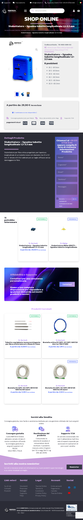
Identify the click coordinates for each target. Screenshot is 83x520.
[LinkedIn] (74, 487)
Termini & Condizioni (39, 489)
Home (7, 30)
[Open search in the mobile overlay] (47, 10)
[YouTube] (69, 493)
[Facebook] (69, 487)
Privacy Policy (40, 495)
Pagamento (55, 488)
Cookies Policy (40, 493)
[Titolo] (25, 123)
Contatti (7, 488)
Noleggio (23, 491)
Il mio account (56, 486)
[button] (25, 10)
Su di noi (7, 486)
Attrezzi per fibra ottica (70, 30)
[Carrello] (78, 10)
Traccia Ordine (41, 486)
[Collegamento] (74, 10)
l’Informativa (69, 199)
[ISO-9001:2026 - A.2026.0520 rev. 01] (72, 508)
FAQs (22, 495)
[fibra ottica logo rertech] (9, 12)
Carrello (54, 491)
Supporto (23, 493)
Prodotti (12, 30)
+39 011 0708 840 (69, 141)
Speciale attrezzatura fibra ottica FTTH (58, 48)
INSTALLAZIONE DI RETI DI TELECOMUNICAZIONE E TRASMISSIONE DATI (39, 30)
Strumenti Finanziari (24, 487)
